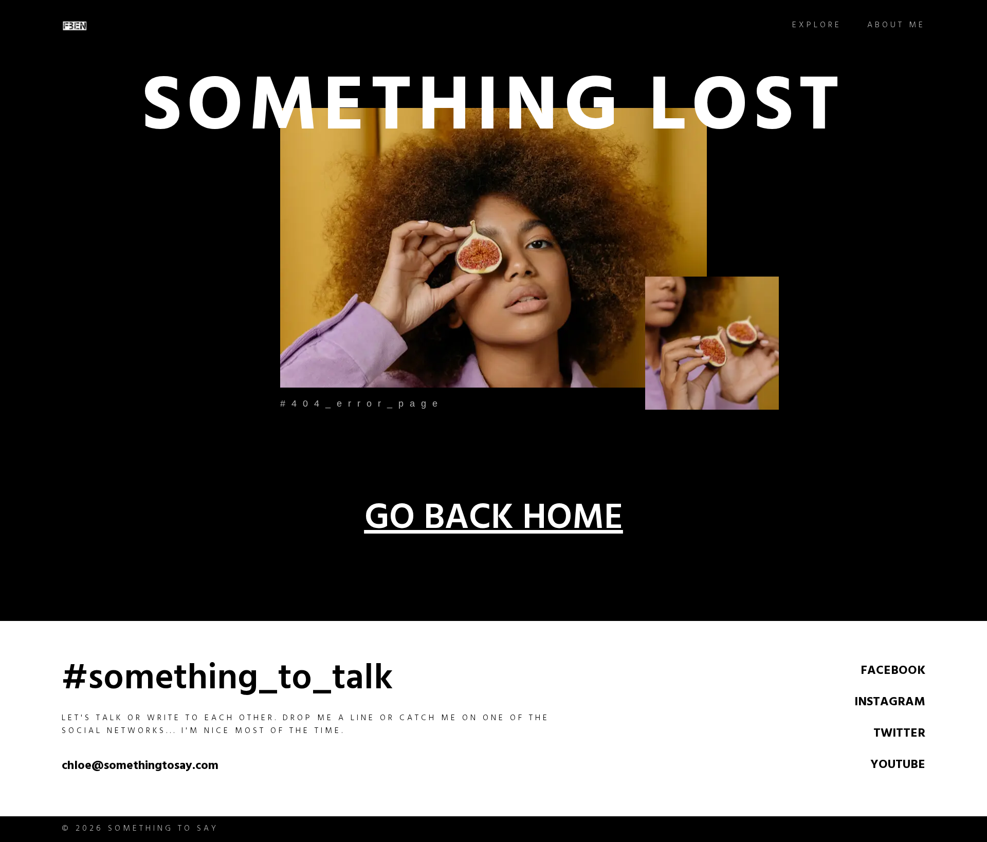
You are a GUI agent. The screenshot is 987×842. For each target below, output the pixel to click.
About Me (896, 26)
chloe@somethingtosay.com (140, 767)
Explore (817, 26)
